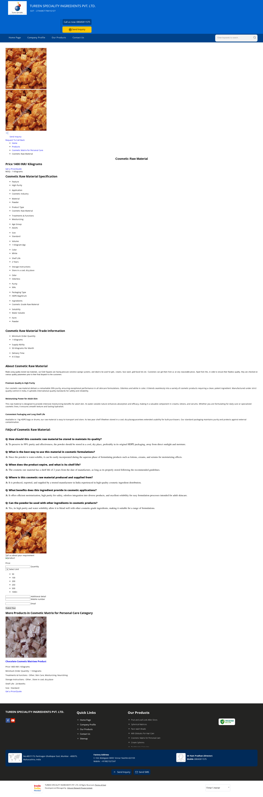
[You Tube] (13, 721)
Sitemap (84, 738)
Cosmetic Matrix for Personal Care (27, 150)
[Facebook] (8, 721)
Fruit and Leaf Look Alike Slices (144, 719)
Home (14, 143)
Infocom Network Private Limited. (79, 788)
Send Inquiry (78, 29)
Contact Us (78, 37)
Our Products (59, 37)
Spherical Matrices (139, 724)
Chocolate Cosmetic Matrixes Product (25, 661)
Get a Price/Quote (13, 169)
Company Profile (36, 37)
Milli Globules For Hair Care (142, 733)
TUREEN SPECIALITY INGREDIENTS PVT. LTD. (63, 8)
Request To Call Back (15, 140)
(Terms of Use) (100, 785)
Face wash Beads (138, 729)
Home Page (15, 37)
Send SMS (144, 772)
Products (16, 146)
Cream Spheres (137, 742)
